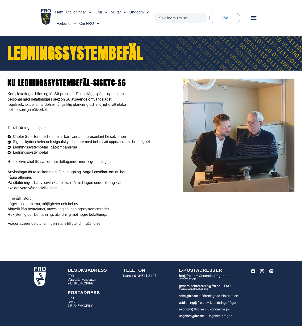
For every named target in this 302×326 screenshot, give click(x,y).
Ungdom (136, 12)
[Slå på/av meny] (254, 18)
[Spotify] (271, 271)
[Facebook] (252, 271)
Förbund (64, 23)
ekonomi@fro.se (191, 309)
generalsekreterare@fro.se (200, 286)
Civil (98, 12)
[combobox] (180, 18)
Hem (59, 12)
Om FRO (86, 23)
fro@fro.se (187, 276)
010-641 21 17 (145, 276)
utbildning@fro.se (192, 303)
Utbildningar (76, 12)
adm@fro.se (188, 296)
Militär (116, 12)
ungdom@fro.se (191, 316)
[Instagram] (262, 271)
